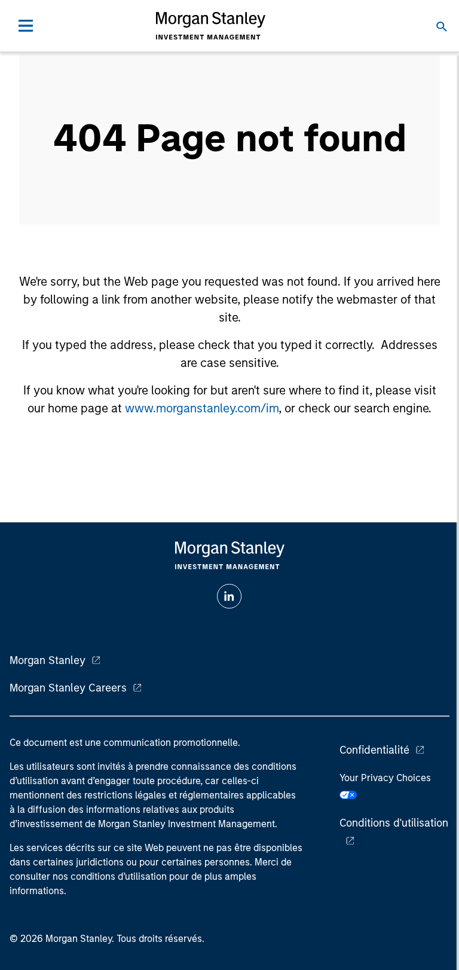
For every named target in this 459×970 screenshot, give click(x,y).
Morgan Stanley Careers (68, 687)
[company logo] (210, 25)
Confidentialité (374, 750)
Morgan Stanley (47, 660)
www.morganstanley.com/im (202, 408)
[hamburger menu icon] (26, 26)
